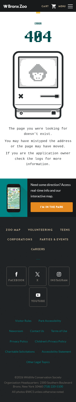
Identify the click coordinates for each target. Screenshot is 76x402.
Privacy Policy (19, 341)
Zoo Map (13, 230)
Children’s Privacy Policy (50, 341)
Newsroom (16, 331)
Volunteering (40, 230)
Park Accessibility (50, 320)
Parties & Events (54, 239)
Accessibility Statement (56, 351)
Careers (38, 249)
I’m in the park (51, 207)
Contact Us (37, 331)
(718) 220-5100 (53, 386)
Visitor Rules (23, 320)
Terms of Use (59, 331)
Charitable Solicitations (20, 351)
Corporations (19, 239)
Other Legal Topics (38, 362)
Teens (65, 230)
